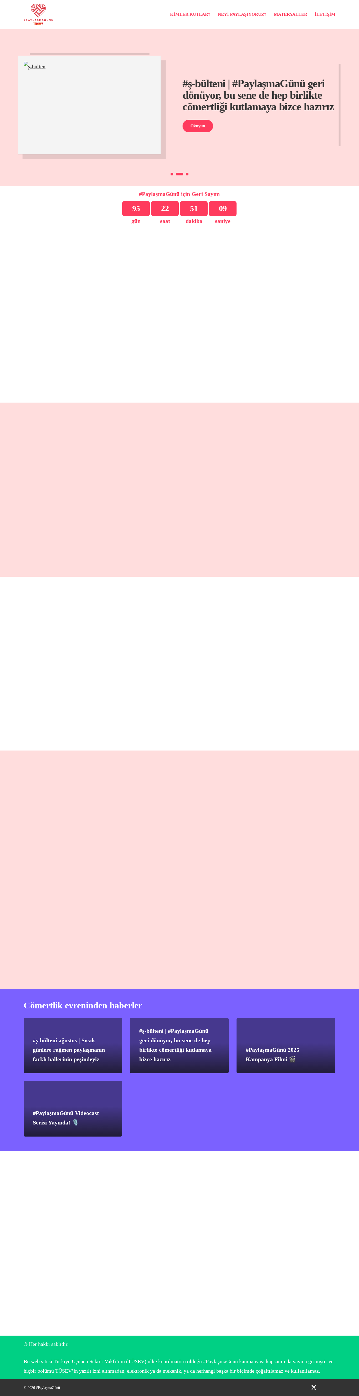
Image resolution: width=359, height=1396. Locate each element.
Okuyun (198, 126)
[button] (51, 733)
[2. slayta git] (179, 174)
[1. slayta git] (172, 174)
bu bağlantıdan (93, 850)
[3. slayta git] (187, 174)
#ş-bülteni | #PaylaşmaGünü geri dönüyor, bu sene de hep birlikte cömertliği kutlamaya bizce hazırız (258, 95)
